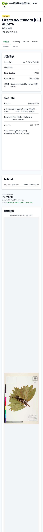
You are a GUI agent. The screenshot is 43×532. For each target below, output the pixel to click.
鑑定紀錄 (6, 46)
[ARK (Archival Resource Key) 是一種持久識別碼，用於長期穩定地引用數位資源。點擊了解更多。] (23, 200)
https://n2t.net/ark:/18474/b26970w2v (20, 202)
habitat (35, 42)
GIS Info (26, 42)
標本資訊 (6, 42)
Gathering (16, 42)
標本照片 (15, 46)
